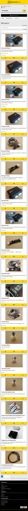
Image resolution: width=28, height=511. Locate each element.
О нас (2, 484)
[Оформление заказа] (4, 7)
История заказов (4, 502)
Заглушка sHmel (6, 368)
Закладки (3, 503)
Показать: (25, 29)
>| (8, 476)
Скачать (2, 490)
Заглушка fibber (6, 345)
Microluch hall (5, 200)
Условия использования (5, 488)
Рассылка (3, 504)
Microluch (16, 18)
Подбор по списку (4, 496)
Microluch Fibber (6, 151)
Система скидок (4, 486)
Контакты (3, 494)
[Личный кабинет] (2, 7)
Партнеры (3, 487)
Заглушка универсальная (8, 392)
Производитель (9, 18)
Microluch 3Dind (6, 99)
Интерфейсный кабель (7, 465)
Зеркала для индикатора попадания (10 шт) (13, 415)
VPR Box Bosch (5, 298)
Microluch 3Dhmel (6, 48)
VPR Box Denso (5, 321)
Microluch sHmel (6, 250)
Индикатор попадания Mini (9, 440)
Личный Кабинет (4, 501)
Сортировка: (24, 25)
